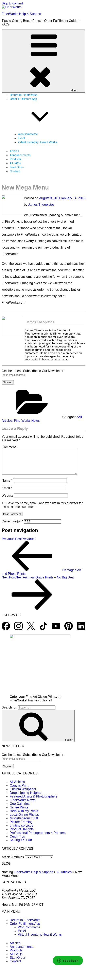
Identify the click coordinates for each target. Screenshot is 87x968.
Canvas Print (19, 785)
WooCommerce (28, 134)
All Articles (17, 782)
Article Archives (13, 857)
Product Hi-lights (22, 829)
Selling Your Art (21, 840)
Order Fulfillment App (25, 923)
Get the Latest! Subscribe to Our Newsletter (32, 371)
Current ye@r (12, 521)
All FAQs (15, 163)
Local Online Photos (24, 814)
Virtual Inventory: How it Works (37, 142)
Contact (15, 171)
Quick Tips (17, 836)
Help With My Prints (24, 811)
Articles (14, 151)
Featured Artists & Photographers (33, 796)
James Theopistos (41, 204)
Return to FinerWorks (23, 95)
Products (15, 159)
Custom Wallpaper (23, 789)
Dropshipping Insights (25, 792)
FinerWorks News (27, 420)
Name (7, 480)
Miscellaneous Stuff (24, 818)
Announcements (20, 155)
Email (7, 488)
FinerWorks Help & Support (21, 14)
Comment (10, 447)
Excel (21, 138)
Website (7, 495)
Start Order (17, 167)
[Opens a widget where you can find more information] (68, 961)
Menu (74, 90)
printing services (21, 825)
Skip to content (12, 3)
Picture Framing (21, 822)
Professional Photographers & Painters (38, 833)
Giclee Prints (19, 807)
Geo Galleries (20, 803)
